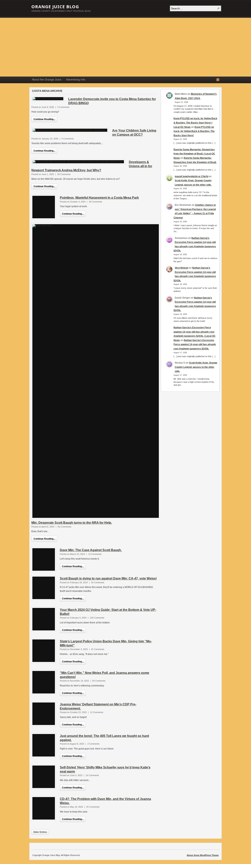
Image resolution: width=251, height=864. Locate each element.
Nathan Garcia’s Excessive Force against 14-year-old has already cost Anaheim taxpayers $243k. (195, 344)
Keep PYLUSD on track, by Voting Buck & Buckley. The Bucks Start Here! (194, 131)
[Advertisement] (125, 47)
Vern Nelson (181, 267)
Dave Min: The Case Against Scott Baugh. (91, 550)
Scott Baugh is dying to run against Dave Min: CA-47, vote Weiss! (108, 578)
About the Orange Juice (46, 79)
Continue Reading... (44, 119)
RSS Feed (217, 79)
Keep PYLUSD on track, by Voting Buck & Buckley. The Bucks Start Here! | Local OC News (195, 122)
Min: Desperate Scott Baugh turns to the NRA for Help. (71, 522)
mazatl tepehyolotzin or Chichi (191, 176)
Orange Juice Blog (55, 6)
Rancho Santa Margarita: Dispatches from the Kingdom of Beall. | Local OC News (194, 153)
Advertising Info (75, 79)
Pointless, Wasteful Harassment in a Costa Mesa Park (99, 197)
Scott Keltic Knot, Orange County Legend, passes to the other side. (196, 367)
